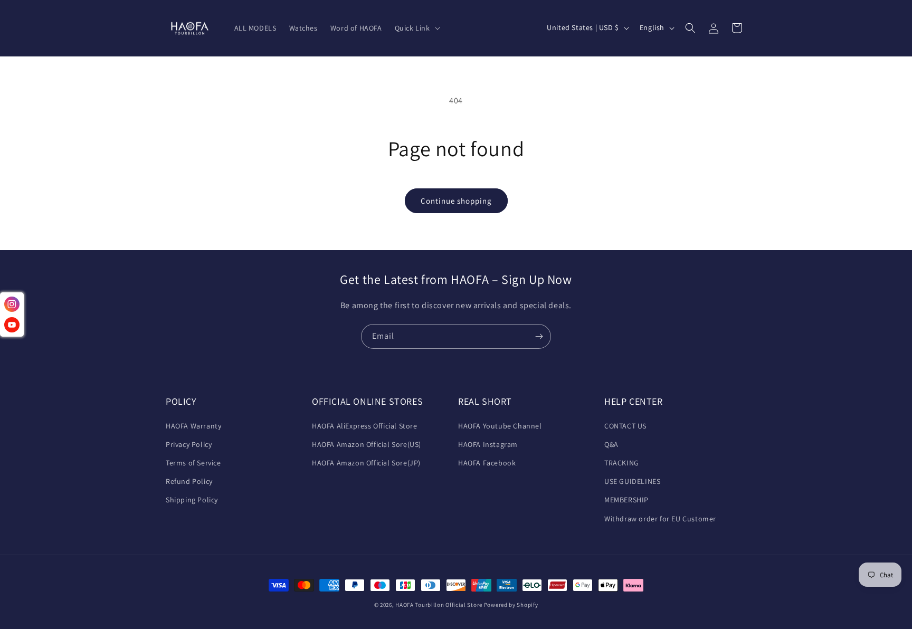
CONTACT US (625, 426)
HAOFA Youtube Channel (500, 426)
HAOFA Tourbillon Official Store (439, 604)
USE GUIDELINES (632, 481)
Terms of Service (193, 463)
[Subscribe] (538, 336)
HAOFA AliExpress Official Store (364, 426)
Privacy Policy (189, 444)
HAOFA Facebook (487, 463)
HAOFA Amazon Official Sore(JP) (366, 463)
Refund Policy (189, 481)
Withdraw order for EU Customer (660, 518)
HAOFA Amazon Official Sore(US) (366, 444)
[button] (416, 28)
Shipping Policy (192, 499)
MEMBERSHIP (626, 499)
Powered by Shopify (511, 604)
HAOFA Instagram (488, 444)
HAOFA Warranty (193, 426)
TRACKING (621, 463)
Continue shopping (456, 201)
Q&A (611, 444)
